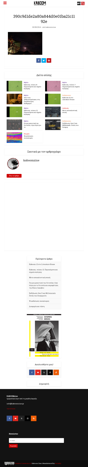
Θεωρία (26, 134)
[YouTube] (38, 372)
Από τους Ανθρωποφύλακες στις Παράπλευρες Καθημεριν (32, 100)
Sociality (58, 463)
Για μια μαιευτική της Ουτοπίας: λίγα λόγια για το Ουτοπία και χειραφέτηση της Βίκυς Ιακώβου (43, 285)
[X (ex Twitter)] (44, 372)
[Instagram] (50, 372)
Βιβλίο (26, 82)
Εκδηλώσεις (66, 95)
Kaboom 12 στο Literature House (68, 99)
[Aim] (56, 372)
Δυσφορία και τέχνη (37, 306)
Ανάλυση (65, 108)
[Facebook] (32, 372)
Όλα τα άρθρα (14, 176)
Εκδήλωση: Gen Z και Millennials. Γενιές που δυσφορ (70, 125)
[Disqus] (44, 216)
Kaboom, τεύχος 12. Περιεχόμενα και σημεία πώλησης (32, 112)
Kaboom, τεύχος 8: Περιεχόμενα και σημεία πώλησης (32, 87)
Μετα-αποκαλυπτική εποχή (69, 111)
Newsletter (13, 434)
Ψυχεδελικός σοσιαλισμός (28, 137)
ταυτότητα (11, 409)
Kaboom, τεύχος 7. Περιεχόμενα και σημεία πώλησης (71, 87)
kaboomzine (51, 27)
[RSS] (33, 418)
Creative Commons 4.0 (23, 463)
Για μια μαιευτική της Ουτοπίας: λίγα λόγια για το (32, 125)
